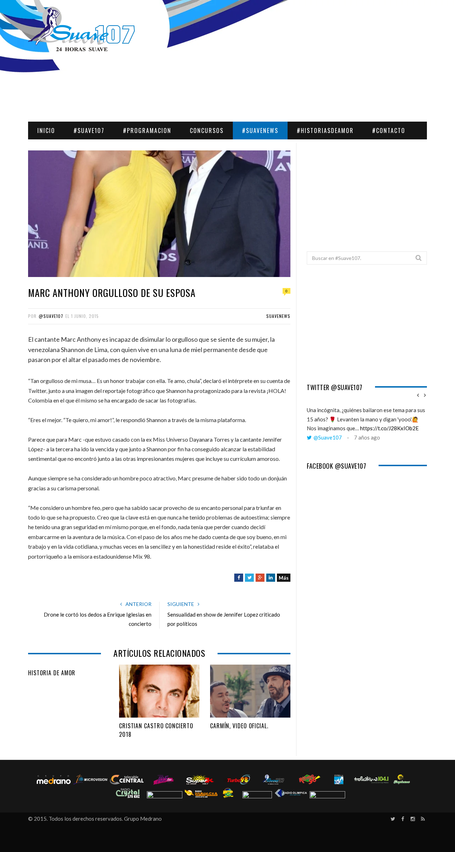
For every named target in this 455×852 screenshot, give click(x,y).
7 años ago (367, 437)
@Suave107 (51, 316)
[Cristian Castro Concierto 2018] (159, 691)
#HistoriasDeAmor (325, 130)
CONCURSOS (207, 130)
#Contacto (388, 130)
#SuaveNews (260, 130)
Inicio (46, 130)
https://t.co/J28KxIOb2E (389, 428)
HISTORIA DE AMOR (51, 673)
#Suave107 (89, 130)
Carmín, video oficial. (239, 725)
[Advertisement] (367, 193)
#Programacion (147, 130)
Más (284, 578)
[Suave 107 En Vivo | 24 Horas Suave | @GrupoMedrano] (81, 30)
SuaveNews (278, 316)
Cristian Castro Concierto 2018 (156, 730)
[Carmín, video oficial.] (250, 691)
